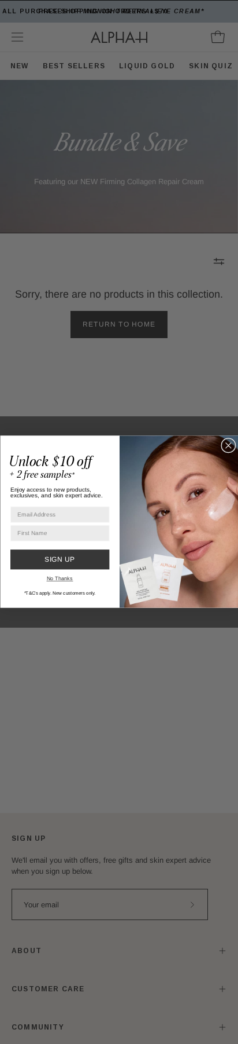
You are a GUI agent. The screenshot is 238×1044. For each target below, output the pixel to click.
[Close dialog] (228, 446)
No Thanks (59, 578)
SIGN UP (59, 559)
